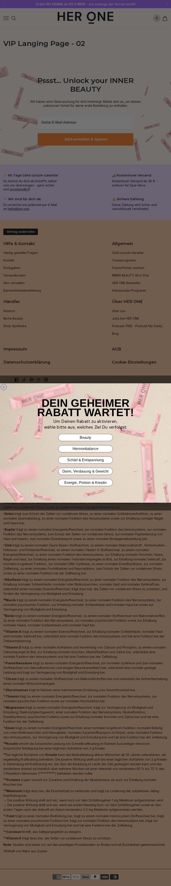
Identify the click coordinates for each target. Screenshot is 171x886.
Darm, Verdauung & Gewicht (85, 471)
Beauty (85, 437)
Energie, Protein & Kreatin (85, 483)
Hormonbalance (86, 449)
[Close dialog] (4, 387)
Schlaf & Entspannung (85, 460)
